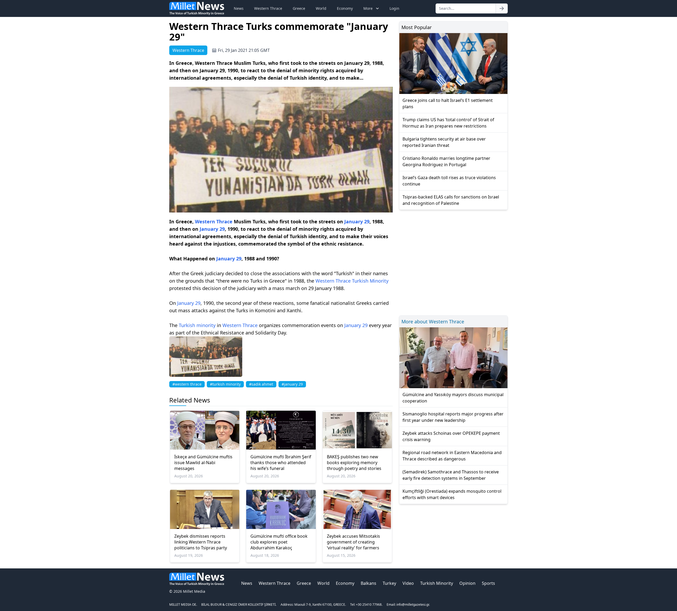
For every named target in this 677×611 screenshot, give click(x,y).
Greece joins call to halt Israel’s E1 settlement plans (447, 103)
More (368, 8)
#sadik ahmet (261, 384)
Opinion (467, 583)
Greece (299, 8)
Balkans (368, 583)
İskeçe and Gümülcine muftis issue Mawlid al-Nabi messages (203, 462)
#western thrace (187, 384)
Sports (488, 583)
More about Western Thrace (432, 321)
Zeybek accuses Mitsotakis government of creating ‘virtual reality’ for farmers (353, 542)
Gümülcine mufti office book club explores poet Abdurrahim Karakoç (279, 542)
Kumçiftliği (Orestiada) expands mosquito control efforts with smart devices (451, 494)
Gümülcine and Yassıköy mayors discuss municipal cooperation (453, 398)
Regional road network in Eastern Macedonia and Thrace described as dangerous (452, 456)
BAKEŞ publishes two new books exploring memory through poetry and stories (354, 462)
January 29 (356, 221)
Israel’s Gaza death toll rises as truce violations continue (449, 181)
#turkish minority (225, 384)
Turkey (389, 583)
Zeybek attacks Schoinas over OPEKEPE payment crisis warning (451, 436)
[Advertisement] (453, 261)
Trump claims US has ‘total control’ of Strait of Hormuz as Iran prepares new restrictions (448, 123)
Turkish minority (197, 325)
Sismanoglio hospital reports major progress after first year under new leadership (453, 417)
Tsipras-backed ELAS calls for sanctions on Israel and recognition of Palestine (450, 200)
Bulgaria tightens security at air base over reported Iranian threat (444, 142)
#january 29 (292, 384)
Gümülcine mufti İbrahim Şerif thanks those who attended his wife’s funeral (280, 462)
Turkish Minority (370, 281)
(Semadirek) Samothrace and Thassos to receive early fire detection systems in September (450, 475)
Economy (345, 8)
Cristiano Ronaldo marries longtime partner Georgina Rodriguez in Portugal (446, 161)
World (321, 8)
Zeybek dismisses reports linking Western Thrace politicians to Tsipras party (200, 542)
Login (394, 8)
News (239, 8)
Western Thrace (268, 8)
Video (408, 583)
